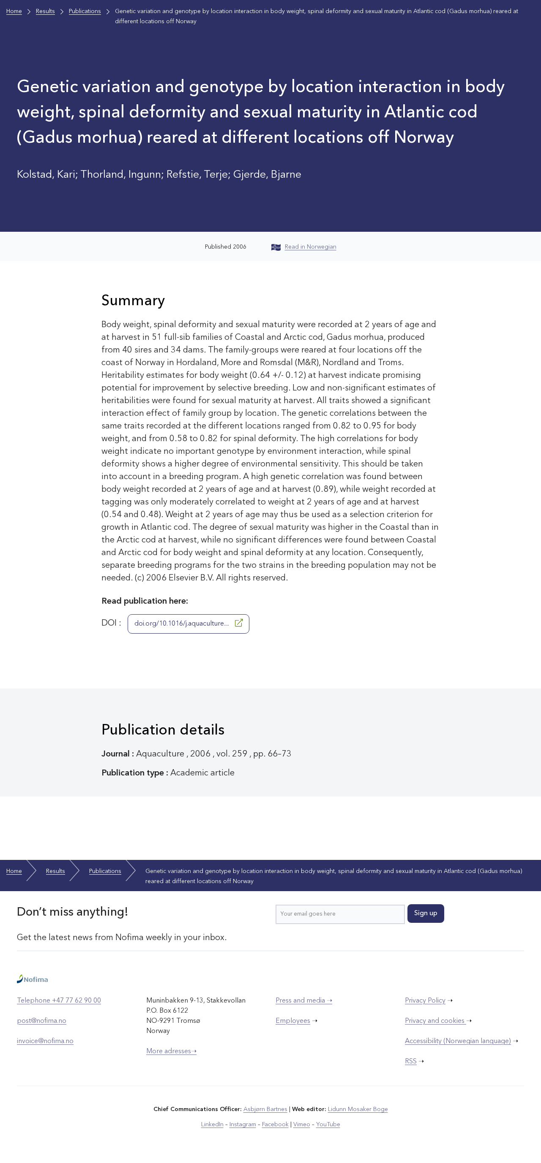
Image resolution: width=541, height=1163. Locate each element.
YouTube (328, 1125)
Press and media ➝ (304, 1001)
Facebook (275, 1125)
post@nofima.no (41, 1021)
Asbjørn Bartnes (265, 1109)
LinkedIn (212, 1125)
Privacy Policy (425, 1001)
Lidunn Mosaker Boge (358, 1109)
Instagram (243, 1125)
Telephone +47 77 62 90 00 (59, 1001)
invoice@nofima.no (45, 1041)
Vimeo (301, 1125)
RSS (411, 1061)
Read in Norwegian (310, 247)
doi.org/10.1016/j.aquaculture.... (182, 624)
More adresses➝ (171, 1051)
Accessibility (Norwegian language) (458, 1041)
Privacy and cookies (435, 1021)
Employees (293, 1021)
